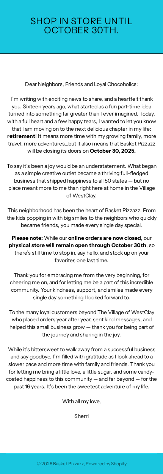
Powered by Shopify (106, 463)
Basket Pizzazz (68, 463)
